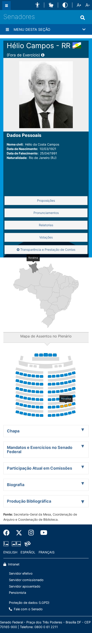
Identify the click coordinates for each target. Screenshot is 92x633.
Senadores (19, 17)
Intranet (13, 564)
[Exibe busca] (83, 17)
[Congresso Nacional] (16, 543)
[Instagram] (31, 532)
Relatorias (46, 225)
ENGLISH (10, 552)
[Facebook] (8, 532)
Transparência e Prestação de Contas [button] (47, 249)
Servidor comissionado (26, 580)
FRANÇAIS (46, 552)
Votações (46, 237)
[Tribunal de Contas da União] (27, 543)
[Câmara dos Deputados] (6, 543)
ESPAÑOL (28, 552)
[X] (19, 532)
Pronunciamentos (46, 213)
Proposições (46, 200)
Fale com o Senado (28, 609)
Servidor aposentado (24, 586)
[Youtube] (42, 532)
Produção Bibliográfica (29, 501)
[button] (37, 5)
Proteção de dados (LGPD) (29, 602)
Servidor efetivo (21, 573)
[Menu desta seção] (7, 29)
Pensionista (17, 592)
